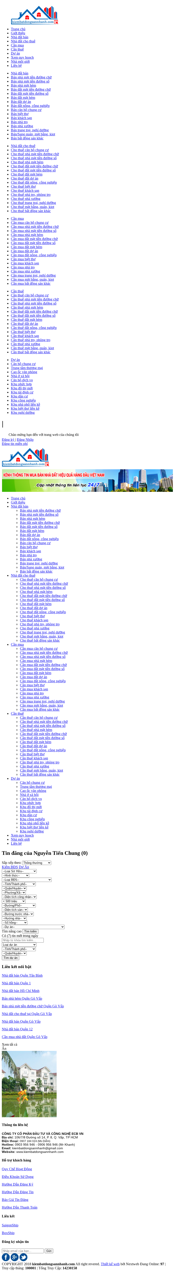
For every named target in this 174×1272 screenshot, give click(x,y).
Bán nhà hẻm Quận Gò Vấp (22, 998)
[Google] (15, 1260)
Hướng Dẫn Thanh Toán (19, 1207)
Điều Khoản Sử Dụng (18, 1177)
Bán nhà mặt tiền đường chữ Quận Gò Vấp (33, 1006)
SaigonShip (10, 1225)
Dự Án (24, 867)
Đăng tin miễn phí (15, 444)
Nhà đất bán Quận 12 (17, 1029)
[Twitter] (23, 1260)
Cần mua (17, 218)
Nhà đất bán (19, 73)
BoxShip (8, 1233)
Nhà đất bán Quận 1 (16, 983)
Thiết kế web (110, 1264)
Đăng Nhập (25, 440)
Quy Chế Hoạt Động (17, 1169)
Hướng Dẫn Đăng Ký (17, 1184)
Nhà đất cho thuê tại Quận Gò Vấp (27, 1014)
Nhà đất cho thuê (23, 146)
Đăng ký (8, 440)
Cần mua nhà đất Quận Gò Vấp (24, 1037)
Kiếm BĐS (10, 867)
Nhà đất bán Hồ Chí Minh (20, 991)
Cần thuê (17, 291)
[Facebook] (6, 1260)
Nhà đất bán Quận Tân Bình (22, 975)
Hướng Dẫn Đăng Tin (18, 1192)
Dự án (15, 360)
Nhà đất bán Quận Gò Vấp (21, 1021)
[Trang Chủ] (34, 25)
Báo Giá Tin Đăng (15, 1200)
